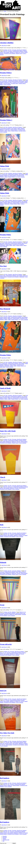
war (16, 176)
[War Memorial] (10, 306)
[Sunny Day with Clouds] (10, 428)
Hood (17, 572)
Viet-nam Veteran (6, 83)
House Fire (2, 743)
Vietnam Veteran (14, 130)
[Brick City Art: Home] (10, 10)
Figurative (10, 79)
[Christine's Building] (10, 39)
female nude (4, 81)
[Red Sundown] (10, 775)
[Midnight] (10, 559)
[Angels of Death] (10, 385)
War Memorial (5, 309)
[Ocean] (10, 602)
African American (3, 317)
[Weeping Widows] (10, 69)
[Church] (10, 474)
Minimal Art (12, 52)
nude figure (7, 129)
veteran (8, 130)
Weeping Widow (5, 234)
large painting (6, 52)
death (3, 201)
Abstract (5, 49)
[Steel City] (10, 687)
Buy (10, 49)
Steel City (3, 690)
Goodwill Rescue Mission (17, 51)
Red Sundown (4, 778)
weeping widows (22, 83)
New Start (3, 266)
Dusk (1, 524)
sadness (25, 82)
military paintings (20, 128)
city (12, 486)
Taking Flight (4, 166)
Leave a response (7, 84)
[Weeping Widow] (10, 231)
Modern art (17, 52)
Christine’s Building (6, 43)
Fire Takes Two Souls (7, 733)
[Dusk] (10, 521)
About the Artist (6, 839)
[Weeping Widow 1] (9, 117)
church (9, 486)
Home (5, 11)
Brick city (5, 51)
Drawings (5, 837)
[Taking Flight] (10, 163)
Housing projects (22, 440)
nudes (10, 82)
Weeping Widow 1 (6, 120)
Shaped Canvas (19, 53)
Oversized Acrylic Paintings (9, 53)
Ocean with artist (6, 644)
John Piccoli (4, 45)
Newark (22, 52)
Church (2, 477)
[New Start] (10, 263)
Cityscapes (14, 49)
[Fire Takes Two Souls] (10, 730)
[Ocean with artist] (10, 641)
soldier (1, 83)
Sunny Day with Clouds (8, 431)
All (8, 49)
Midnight (3, 562)
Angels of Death (5, 388)
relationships (6, 203)
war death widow (14, 83)
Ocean (2, 605)
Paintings (24, 49)
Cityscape (10, 51)
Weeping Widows (6, 72)
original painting (13, 129)
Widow (1, 84)
